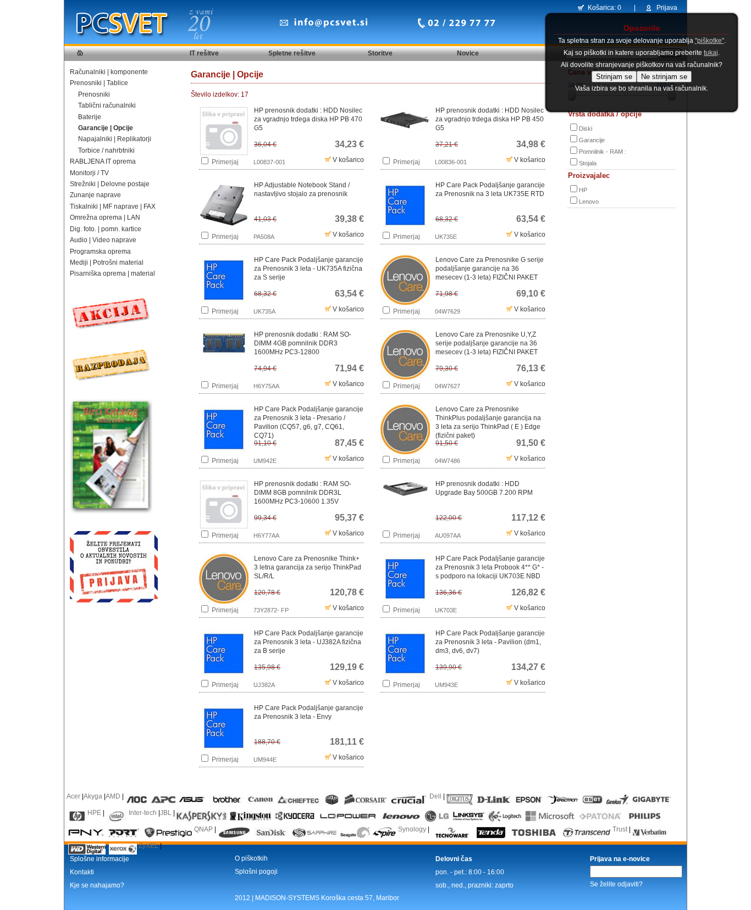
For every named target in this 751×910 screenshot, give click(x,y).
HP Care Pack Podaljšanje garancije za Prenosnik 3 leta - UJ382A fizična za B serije (308, 642)
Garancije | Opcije (105, 128)
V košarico (347, 160)
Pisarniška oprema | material (112, 273)
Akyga (93, 796)
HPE (94, 813)
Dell (435, 796)
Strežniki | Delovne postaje (110, 184)
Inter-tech (143, 813)
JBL (166, 813)
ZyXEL (148, 846)
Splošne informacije (99, 859)
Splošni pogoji (256, 871)
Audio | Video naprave (103, 240)
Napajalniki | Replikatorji (114, 139)
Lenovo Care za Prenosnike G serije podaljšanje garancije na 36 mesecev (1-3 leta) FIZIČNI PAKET (489, 268)
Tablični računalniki (107, 105)
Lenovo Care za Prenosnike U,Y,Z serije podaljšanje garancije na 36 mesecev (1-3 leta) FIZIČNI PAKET (486, 343)
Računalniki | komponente (109, 72)
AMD (113, 796)
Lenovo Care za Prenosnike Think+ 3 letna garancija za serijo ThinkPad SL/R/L (307, 567)
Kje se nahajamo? (97, 885)
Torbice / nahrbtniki (106, 150)
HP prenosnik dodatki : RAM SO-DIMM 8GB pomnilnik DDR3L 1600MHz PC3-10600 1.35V (302, 492)
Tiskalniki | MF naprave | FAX (113, 206)
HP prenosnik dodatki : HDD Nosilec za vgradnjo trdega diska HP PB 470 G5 (308, 119)
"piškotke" (709, 40)
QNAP (203, 829)
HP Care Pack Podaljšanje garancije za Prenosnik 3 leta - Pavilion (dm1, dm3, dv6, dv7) (490, 642)
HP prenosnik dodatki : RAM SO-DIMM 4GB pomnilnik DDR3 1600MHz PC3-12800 (302, 343)
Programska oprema (100, 251)
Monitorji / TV (89, 173)
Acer (73, 796)
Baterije (89, 117)
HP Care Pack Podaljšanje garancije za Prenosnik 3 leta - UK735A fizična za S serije (308, 268)
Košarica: (602, 8)
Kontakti (82, 872)
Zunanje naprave (95, 195)
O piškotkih (251, 858)
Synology (412, 829)
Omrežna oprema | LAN (105, 217)
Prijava (666, 8)
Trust (619, 829)
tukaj (711, 53)
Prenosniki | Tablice (99, 83)
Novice (468, 53)
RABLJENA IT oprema (103, 161)
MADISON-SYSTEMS (287, 898)
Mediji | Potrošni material (106, 262)
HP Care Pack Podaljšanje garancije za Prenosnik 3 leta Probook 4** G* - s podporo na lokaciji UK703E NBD (490, 567)
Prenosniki (94, 94)
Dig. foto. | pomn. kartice (105, 229)
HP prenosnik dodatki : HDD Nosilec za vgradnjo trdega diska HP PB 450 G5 (489, 119)
